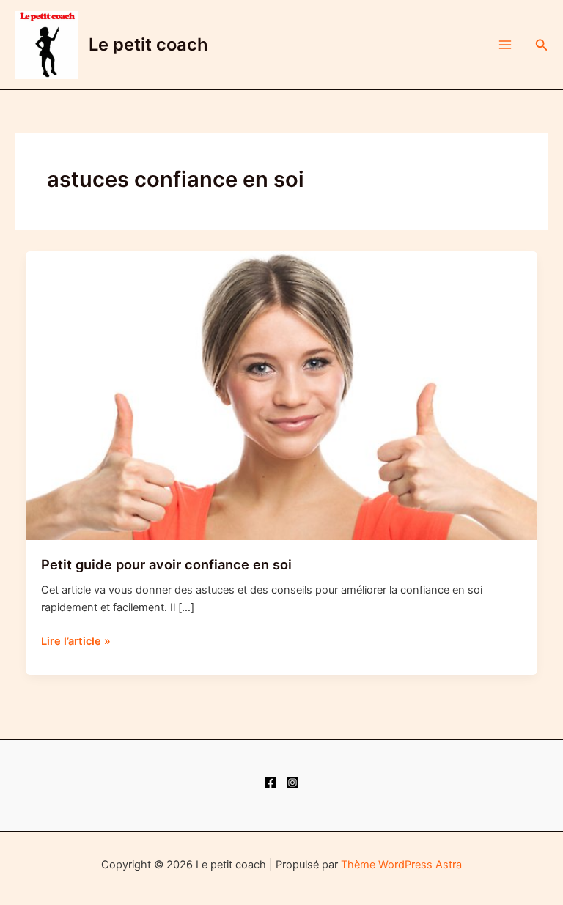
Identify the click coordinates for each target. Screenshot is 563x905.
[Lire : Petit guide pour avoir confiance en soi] (282, 395)
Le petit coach (148, 44)
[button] (541, 45)
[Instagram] (292, 782)
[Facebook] (270, 782)
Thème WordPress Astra (401, 864)
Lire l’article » (76, 642)
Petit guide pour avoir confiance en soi (166, 564)
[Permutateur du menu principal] (505, 44)
